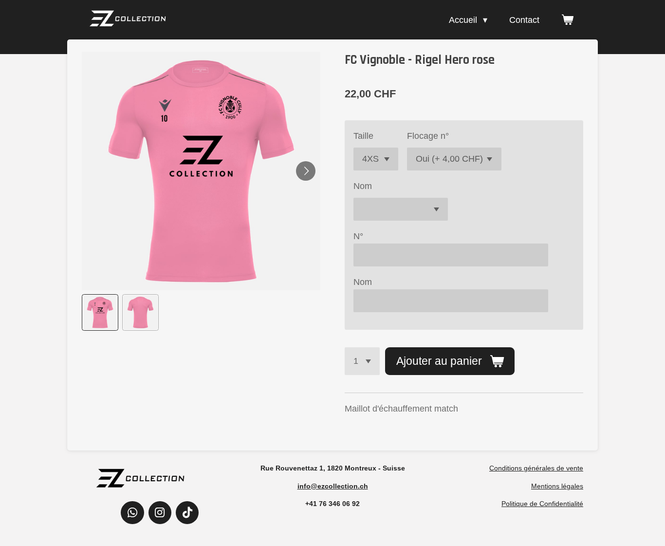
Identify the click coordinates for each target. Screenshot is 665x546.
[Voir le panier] (567, 20)
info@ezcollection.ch (332, 486)
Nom (362, 186)
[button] (100, 312)
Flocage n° (428, 136)
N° (358, 236)
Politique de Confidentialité (542, 504)
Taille (363, 136)
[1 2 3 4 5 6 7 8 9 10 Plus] (362, 361)
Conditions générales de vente (536, 468)
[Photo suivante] (305, 171)
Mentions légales (557, 486)
